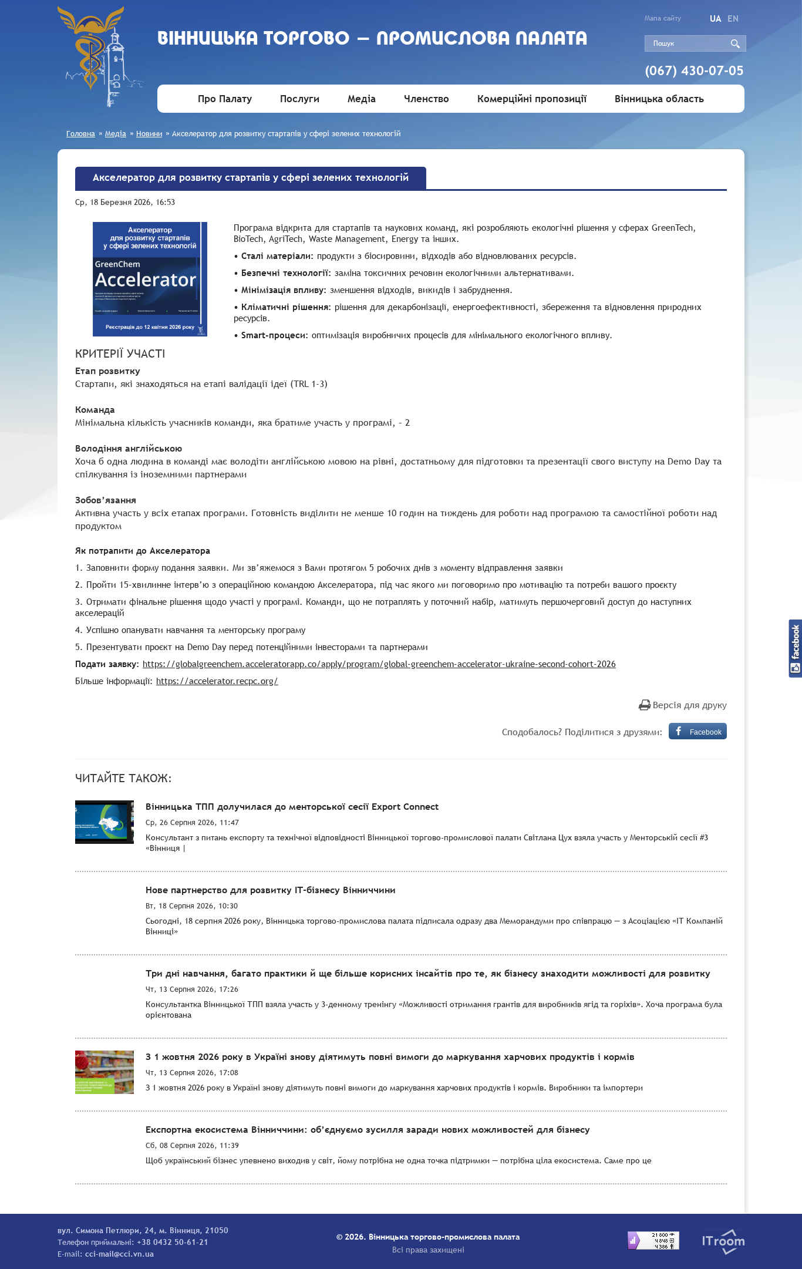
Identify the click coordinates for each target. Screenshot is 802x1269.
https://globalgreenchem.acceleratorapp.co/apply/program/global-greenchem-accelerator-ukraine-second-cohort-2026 (379, 663)
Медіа (362, 99)
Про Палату (225, 99)
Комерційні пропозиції (532, 99)
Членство (426, 99)
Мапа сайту (663, 18)
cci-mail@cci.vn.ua (119, 1253)
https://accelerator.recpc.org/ (217, 680)
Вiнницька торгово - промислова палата (372, 40)
